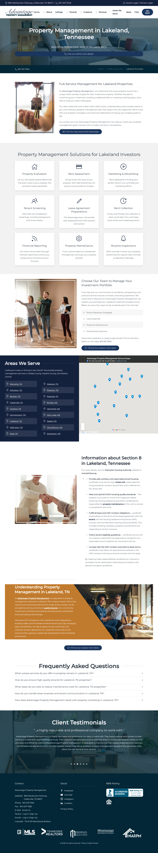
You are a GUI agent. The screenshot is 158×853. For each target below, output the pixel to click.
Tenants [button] (73, 12)
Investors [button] (87, 12)
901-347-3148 (64, 3)
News (128, 12)
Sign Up (33, 814)
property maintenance (113, 504)
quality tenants (51, 608)
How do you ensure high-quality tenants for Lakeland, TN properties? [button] (53, 680)
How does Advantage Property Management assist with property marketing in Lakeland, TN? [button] (66, 700)
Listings (59, 12)
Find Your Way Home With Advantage (82, 132)
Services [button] (103, 12)
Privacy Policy (66, 809)
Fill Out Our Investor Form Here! (102, 348)
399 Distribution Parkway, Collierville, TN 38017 (30, 3)
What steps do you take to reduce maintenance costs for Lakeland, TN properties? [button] (60, 686)
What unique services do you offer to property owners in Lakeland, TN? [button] (54, 673)
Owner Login (132, 3)
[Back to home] (19, 12)
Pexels (95, 843)
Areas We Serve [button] (117, 12)
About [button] (49, 12)
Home (37, 12)
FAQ (137, 12)
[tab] (71, 764)
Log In (26, 814)
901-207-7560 (26, 806)
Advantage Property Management (77, 91)
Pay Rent (147, 12)
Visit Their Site (25, 832)
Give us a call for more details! (81, 54)
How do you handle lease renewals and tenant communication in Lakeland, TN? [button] (59, 693)
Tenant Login (146, 3)
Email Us (26, 810)
